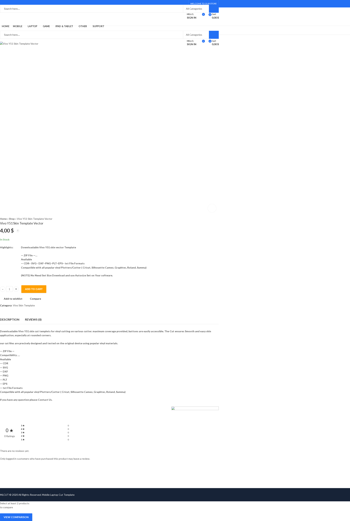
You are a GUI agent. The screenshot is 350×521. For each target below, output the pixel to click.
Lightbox (212, 208)
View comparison (16, 517)
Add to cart (34, 289)
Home (3, 218)
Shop (12, 218)
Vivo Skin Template (24, 305)
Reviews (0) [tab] (33, 319)
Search (214, 9)
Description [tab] (9, 319)
